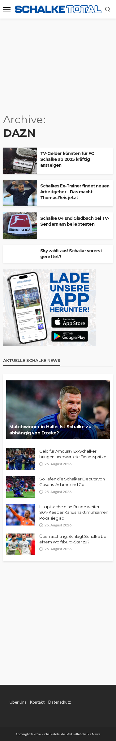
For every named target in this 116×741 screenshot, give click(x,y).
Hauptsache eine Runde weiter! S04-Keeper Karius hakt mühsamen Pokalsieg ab (73, 512)
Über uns (18, 702)
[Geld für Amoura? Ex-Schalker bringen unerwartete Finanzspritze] (20, 459)
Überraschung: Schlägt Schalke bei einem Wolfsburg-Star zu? (73, 539)
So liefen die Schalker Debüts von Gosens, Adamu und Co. (72, 481)
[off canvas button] (7, 9)
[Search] (107, 9)
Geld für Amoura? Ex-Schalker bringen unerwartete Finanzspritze (72, 454)
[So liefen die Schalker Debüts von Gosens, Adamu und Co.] (20, 487)
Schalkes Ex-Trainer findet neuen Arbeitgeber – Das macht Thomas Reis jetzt (74, 191)
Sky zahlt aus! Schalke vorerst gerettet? (71, 253)
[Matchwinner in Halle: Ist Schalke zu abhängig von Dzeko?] (58, 409)
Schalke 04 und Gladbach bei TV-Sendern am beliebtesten (74, 221)
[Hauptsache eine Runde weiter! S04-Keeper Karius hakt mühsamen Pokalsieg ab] (20, 514)
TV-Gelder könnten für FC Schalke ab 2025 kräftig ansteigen (67, 159)
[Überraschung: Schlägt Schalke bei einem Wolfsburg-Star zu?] (20, 544)
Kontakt (37, 702)
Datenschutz (59, 702)
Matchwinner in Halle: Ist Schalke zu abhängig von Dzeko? (50, 430)
